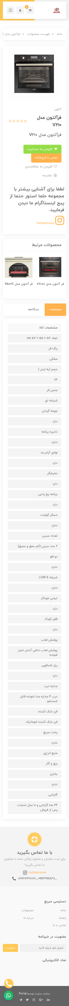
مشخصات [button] (55, 310)
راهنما (62, 918)
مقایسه (47, 175)
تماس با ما (59, 925)
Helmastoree (46, 223)
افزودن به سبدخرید (40, 149)
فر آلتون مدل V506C (19, 284)
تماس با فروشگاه (46, 158)
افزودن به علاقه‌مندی (39, 167)
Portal (22, 994)
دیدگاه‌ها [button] (33, 310)
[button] (30, 10)
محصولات (27, 911)
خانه (63, 911)
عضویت (10, 948)
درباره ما (28, 918)
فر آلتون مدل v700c (50, 284)
